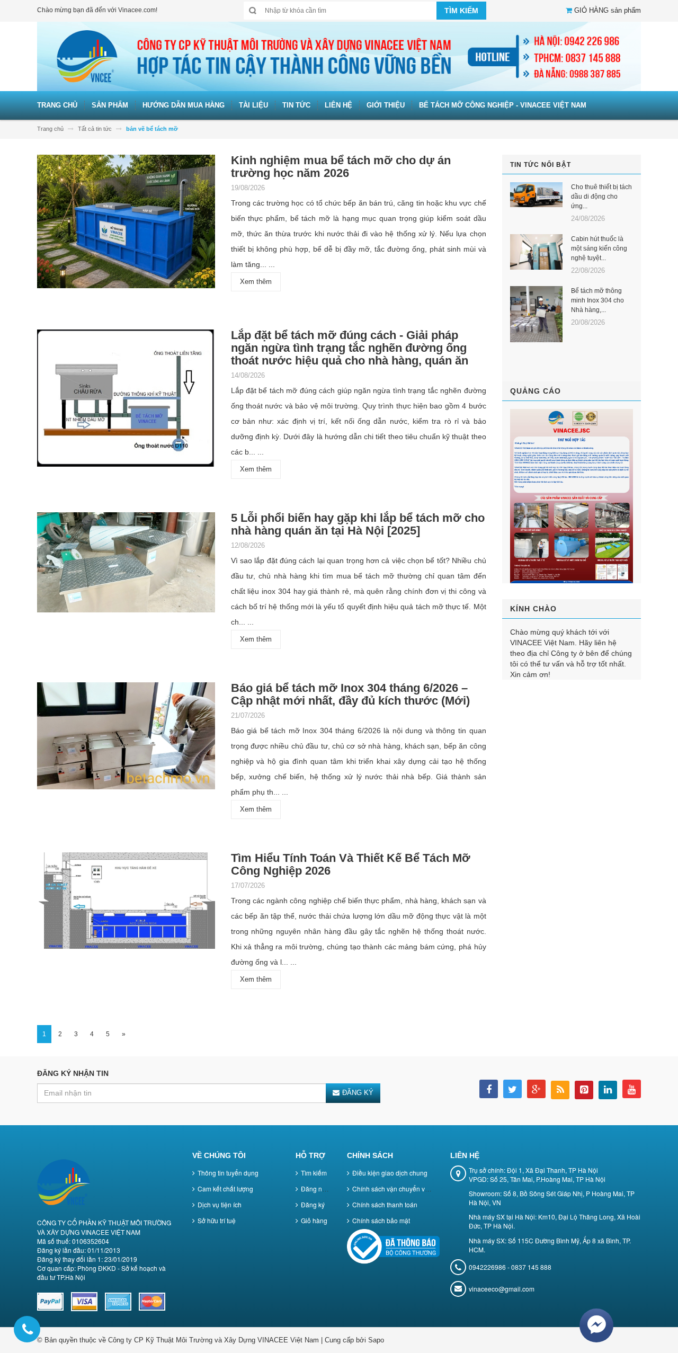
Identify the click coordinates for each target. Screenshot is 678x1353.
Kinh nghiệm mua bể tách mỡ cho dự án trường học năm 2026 (341, 167)
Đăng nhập (317, 1188)
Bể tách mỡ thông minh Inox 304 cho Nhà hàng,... (597, 300)
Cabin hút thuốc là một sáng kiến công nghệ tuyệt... (599, 248)
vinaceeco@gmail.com (501, 1288)
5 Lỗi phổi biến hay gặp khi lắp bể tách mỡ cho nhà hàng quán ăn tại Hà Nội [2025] (358, 524)
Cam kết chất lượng (225, 1188)
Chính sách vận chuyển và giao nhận (405, 1188)
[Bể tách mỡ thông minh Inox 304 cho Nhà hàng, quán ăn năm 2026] (536, 314)
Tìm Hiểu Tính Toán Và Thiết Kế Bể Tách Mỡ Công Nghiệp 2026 (350, 864)
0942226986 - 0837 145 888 (510, 1266)
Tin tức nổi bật (540, 164)
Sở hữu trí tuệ (217, 1220)
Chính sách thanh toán (384, 1204)
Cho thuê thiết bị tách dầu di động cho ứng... (601, 196)
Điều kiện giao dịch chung (389, 1172)
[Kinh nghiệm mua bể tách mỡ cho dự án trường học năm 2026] (126, 225)
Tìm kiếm (314, 1172)
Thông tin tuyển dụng (228, 1172)
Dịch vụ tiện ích (220, 1204)
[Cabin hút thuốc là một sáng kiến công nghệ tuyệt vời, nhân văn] (536, 252)
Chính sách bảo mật (381, 1220)
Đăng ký (313, 1204)
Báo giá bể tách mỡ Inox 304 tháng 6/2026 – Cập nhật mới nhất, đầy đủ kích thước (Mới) (350, 694)
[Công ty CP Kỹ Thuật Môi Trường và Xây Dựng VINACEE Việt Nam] (339, 56)
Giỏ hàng (314, 1220)
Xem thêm (256, 282)
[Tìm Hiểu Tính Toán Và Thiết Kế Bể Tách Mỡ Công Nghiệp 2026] (126, 904)
